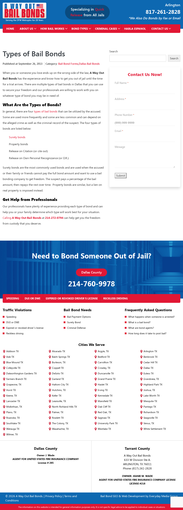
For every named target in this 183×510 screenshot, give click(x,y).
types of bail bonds (45, 111)
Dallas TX (148, 367)
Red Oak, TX (104, 412)
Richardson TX (151, 412)
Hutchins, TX (59, 390)
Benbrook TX (150, 356)
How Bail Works (52, 28)
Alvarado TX (58, 351)
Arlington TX (150, 351)
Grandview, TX (151, 379)
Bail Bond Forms (68, 63)
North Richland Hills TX (64, 406)
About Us (26, 28)
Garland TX (58, 379)
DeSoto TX (57, 373)
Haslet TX (103, 384)
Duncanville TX (106, 373)
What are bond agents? (141, 327)
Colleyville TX (13, 367)
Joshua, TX (149, 390)
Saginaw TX (104, 417)
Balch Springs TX (61, 356)
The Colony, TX (60, 423)
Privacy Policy (53, 496)
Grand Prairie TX (106, 379)
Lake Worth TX (152, 395)
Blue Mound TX (14, 362)
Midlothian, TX (14, 406)
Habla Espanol (135, 28)
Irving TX (103, 390)
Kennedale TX (105, 395)
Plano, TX (11, 412)
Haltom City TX (60, 384)
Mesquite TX (150, 401)
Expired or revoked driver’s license (72, 298)
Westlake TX (104, 428)
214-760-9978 (91, 283)
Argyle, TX (103, 351)
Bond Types (79, 28)
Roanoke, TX (13, 417)
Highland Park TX (153, 384)
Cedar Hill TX (150, 362)
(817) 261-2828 (142, 468)
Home (10, 28)
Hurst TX (11, 390)
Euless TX (149, 373)
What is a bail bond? (139, 322)
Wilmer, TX (12, 434)
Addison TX (12, 351)
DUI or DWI (32, 298)
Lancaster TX (13, 401)
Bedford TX (104, 356)
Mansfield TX (105, 401)
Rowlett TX (58, 417)
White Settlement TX (155, 428)
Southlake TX (13, 423)
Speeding (12, 298)
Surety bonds (17, 137)
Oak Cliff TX (104, 406)
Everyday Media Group (163, 496)
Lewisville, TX (59, 401)
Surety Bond (74, 322)
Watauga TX (12, 428)
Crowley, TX (104, 367)
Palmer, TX (57, 412)
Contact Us (159, 28)
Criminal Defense (76, 327)
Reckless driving (115, 298)
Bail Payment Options (79, 316)
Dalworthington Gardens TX (21, 373)
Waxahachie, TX (60, 428)
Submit (120, 175)
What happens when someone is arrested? (151, 316)
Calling (22, 218)
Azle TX (10, 356)
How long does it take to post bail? (147, 333)
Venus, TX (149, 423)
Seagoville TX (151, 417)
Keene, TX (11, 395)
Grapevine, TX (13, 384)
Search (113, 51)
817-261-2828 (163, 11)
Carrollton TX (105, 362)
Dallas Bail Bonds (89, 63)
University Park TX (108, 423)
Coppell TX (58, 367)
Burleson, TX (58, 362)
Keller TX (56, 395)
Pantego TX (150, 406)
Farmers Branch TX (16, 379)
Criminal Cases (106, 28)
